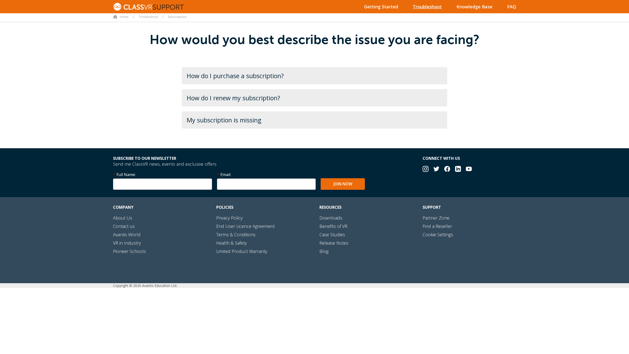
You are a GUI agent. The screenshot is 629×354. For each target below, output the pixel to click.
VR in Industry (127, 243)
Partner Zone (436, 218)
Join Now (342, 184)
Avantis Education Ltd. (159, 285)
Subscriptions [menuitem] (177, 17)
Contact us (124, 226)
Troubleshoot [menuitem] (148, 17)
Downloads (330, 218)
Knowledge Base (474, 7)
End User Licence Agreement (245, 226)
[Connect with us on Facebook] (447, 169)
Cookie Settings (438, 234)
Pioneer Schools (129, 251)
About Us (122, 218)
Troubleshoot (427, 7)
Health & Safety (231, 243)
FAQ (511, 7)
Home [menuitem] (124, 17)
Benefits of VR (333, 226)
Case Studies (332, 234)
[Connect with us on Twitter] (436, 169)
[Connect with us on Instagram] (426, 169)
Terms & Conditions (236, 234)
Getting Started (381, 7)
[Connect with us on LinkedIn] (458, 169)
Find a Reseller (437, 226)
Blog (324, 251)
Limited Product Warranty (241, 251)
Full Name (125, 174)
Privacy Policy (229, 218)
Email (225, 174)
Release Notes (333, 243)
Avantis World (127, 234)
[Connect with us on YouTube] (469, 169)
